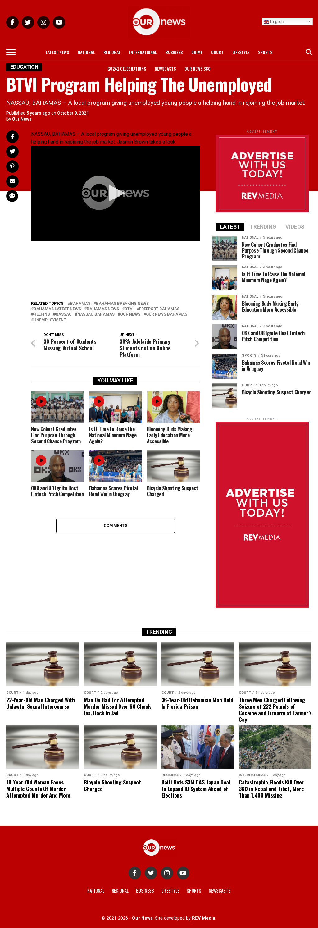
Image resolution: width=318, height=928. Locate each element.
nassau (64, 315)
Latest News (57, 52)
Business (174, 52)
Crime (196, 52)
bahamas (80, 304)
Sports (265, 52)
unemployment (50, 320)
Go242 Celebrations (126, 68)
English (276, 21)
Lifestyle (240, 52)
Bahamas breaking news (122, 304)
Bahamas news (103, 309)
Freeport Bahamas (159, 309)
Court (217, 52)
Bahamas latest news (57, 309)
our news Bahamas (166, 315)
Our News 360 (197, 68)
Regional (111, 52)
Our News (22, 119)
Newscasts (165, 68)
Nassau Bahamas (96, 315)
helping (42, 315)
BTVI (129, 309)
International (143, 52)
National (86, 52)
